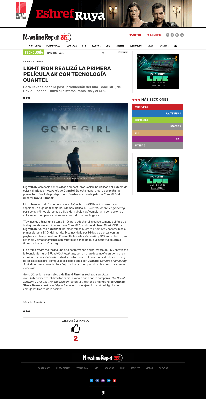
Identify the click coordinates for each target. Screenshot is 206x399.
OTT (137, 132)
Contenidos (141, 107)
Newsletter (135, 35)
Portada (26, 61)
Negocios (175, 126)
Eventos (164, 45)
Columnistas (136, 45)
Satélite (140, 145)
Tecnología (38, 61)
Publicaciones (154, 35)
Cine (178, 139)
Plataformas (173, 113)
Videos (151, 45)
